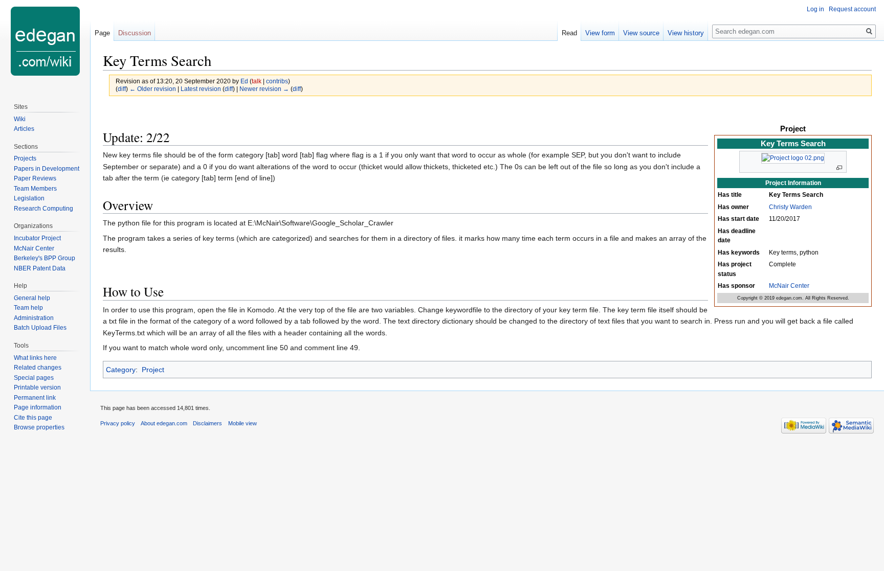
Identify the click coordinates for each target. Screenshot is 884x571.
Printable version (37, 387)
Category (121, 370)
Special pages (34, 377)
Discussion (134, 33)
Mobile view (242, 423)
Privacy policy (117, 423)
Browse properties (39, 427)
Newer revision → (264, 88)
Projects (25, 158)
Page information (37, 407)
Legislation (29, 198)
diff (122, 88)
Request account (852, 9)
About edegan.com (164, 423)
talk (256, 81)
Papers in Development (46, 168)
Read (569, 33)
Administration (34, 318)
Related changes (37, 367)
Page (102, 33)
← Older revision (152, 88)
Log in (815, 9)
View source (641, 33)
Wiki (20, 119)
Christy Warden (790, 207)
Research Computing (43, 208)
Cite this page (33, 417)
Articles (24, 128)
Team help (28, 307)
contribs (277, 81)
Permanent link (35, 397)
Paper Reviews (35, 178)
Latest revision (201, 88)
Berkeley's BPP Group (44, 258)
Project (153, 370)
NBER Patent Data (39, 268)
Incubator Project (37, 238)
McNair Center (789, 285)
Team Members (35, 188)
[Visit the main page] (45, 41)
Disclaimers (207, 423)
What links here (35, 357)
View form (600, 33)
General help (32, 298)
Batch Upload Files (40, 327)
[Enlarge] (839, 168)
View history (686, 33)
